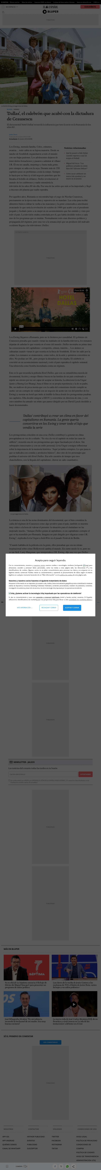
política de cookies (66, 575)
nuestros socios (39, 565)
